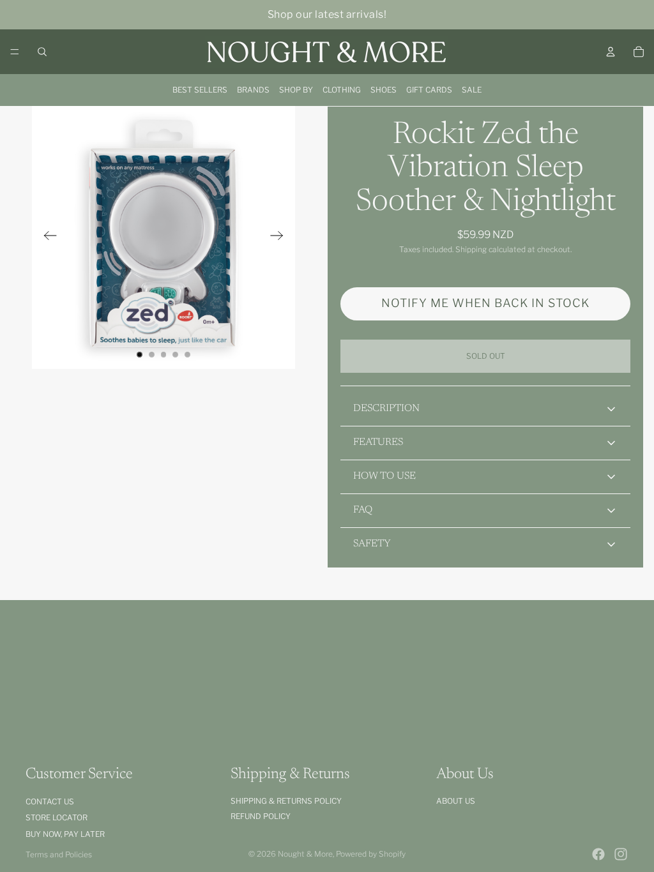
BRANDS (253, 89)
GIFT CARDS (429, 89)
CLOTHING (342, 89)
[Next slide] (280, 237)
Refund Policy (261, 816)
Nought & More (305, 854)
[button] (485, 303)
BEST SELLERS (199, 89)
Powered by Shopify (371, 854)
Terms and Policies (59, 854)
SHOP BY (296, 89)
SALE (472, 89)
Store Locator (56, 817)
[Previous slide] (46, 237)
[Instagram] (620, 854)
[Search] (42, 52)
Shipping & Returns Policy (286, 801)
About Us (455, 801)
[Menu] (14, 51)
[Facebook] (598, 854)
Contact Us (50, 801)
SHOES (383, 89)
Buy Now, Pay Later (65, 834)
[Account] (611, 52)
